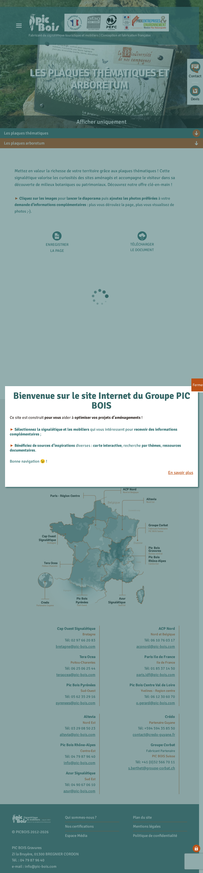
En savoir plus (180, 472)
